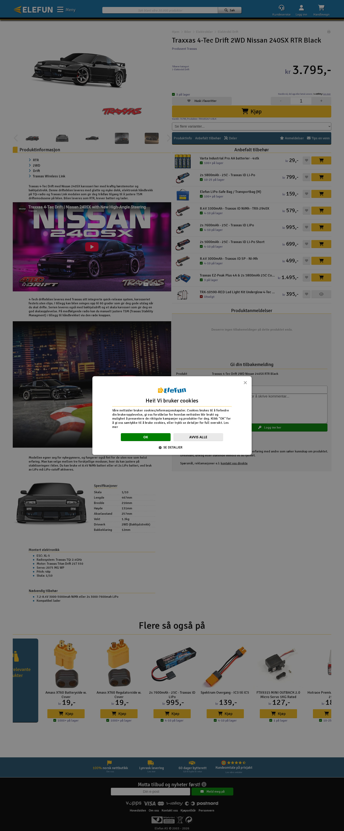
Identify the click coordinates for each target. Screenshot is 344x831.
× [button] (245, 383)
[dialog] (172, 415)
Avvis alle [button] (198, 437)
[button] (172, 447)
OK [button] (145, 437)
